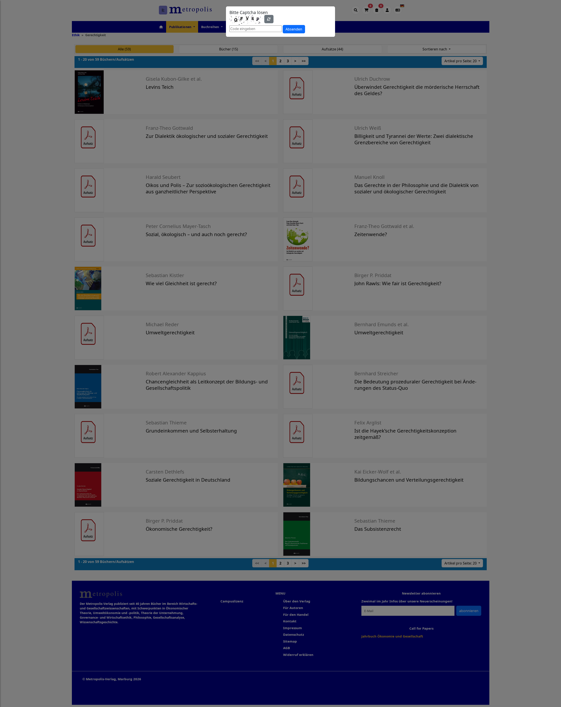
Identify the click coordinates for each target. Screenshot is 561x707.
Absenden (294, 29)
